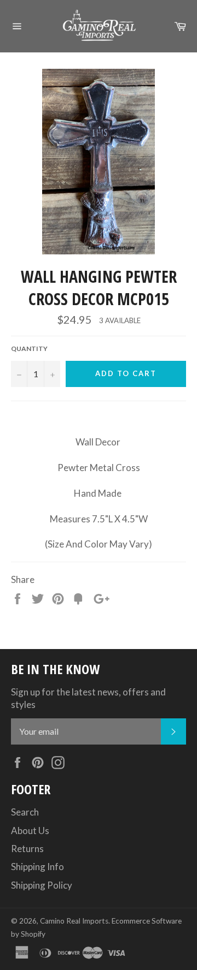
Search (25, 812)
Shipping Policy (41, 885)
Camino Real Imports (74, 921)
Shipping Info (37, 866)
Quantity (29, 348)
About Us (30, 830)
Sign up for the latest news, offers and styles (88, 698)
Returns (27, 848)
